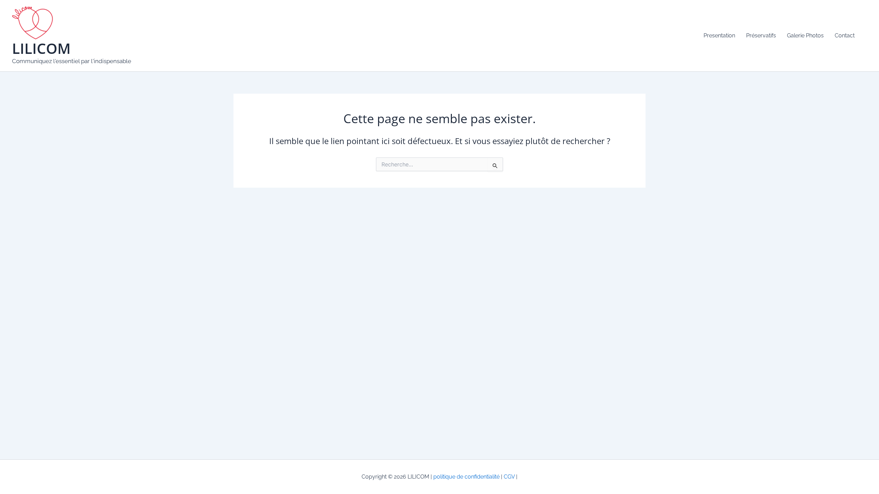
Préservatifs (761, 35)
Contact (845, 35)
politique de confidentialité (466, 476)
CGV (508, 476)
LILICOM (41, 48)
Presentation (719, 35)
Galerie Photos (805, 35)
